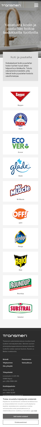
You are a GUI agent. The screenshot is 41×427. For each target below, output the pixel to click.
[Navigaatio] (36, 5)
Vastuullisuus (27, 362)
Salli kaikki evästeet (21, 416)
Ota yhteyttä (7, 366)
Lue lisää (34, 411)
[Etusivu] (10, 5)
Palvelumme (26, 359)
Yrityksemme (8, 362)
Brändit (5, 359)
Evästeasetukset (21, 422)
